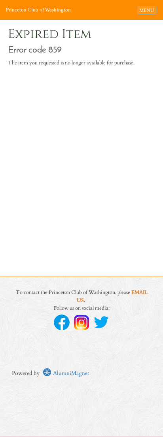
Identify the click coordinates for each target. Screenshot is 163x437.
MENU (148, 10)
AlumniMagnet (70, 373)
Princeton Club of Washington (38, 10)
